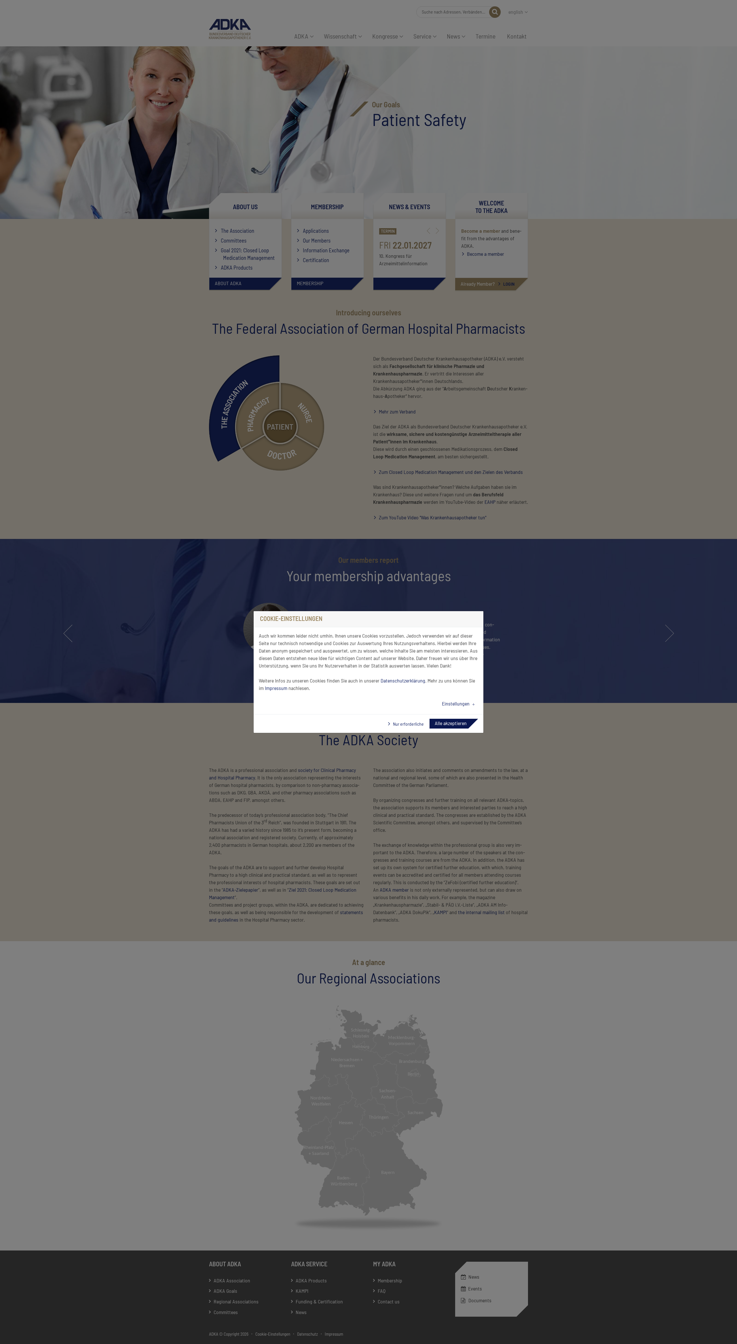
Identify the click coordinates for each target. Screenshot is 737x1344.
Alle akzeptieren (451, 723)
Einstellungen (456, 704)
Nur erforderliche (408, 724)
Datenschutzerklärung (403, 681)
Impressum (276, 688)
